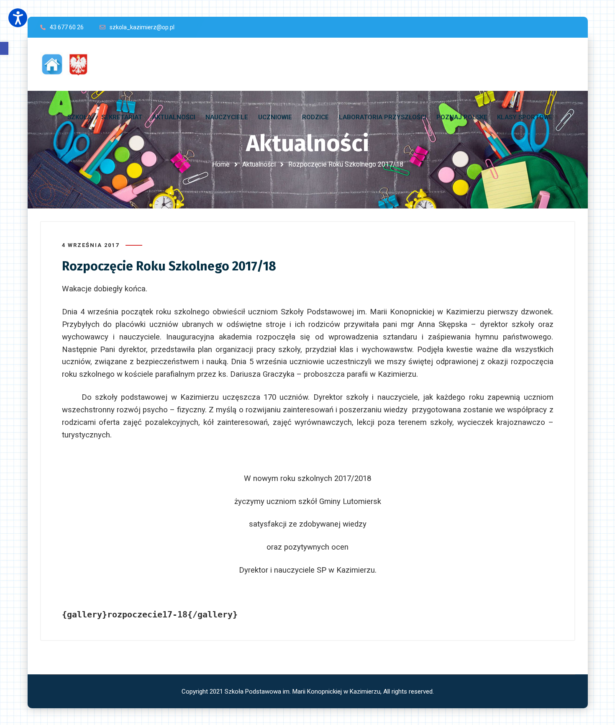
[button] (4, 48)
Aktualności (259, 164)
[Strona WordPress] (68, 64)
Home (221, 164)
